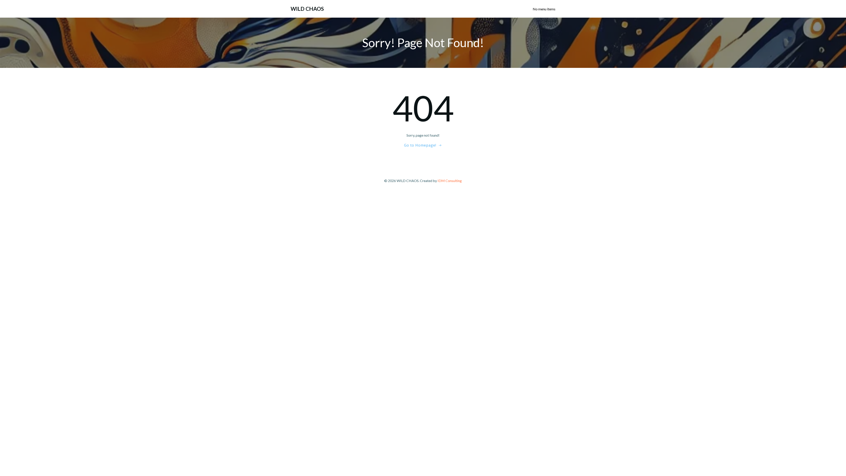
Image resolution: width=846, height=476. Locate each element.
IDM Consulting (450, 180)
